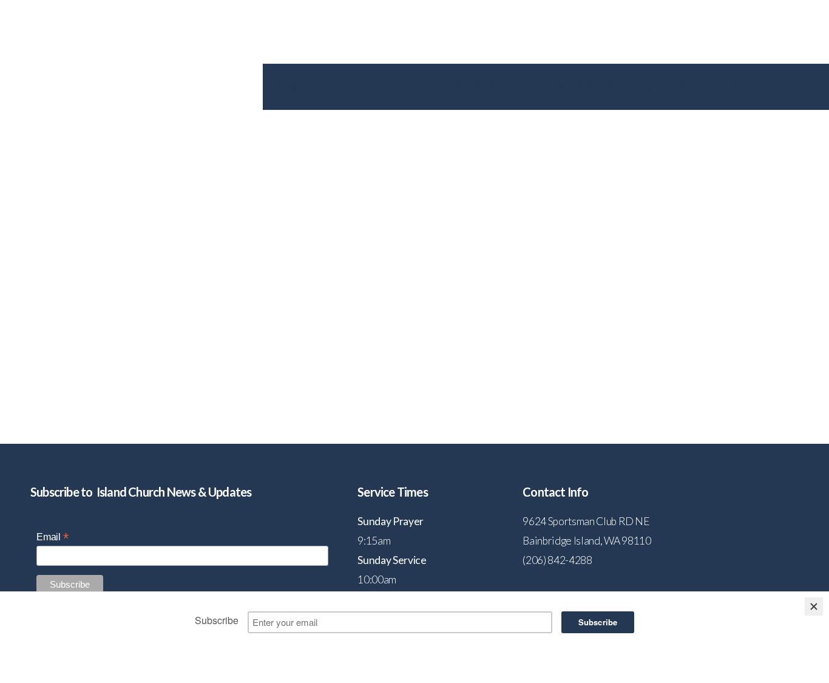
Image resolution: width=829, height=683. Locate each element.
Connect (374, 87)
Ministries (464, 87)
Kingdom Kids (568, 87)
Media (728, 87)
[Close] (814, 606)
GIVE (794, 87)
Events (660, 87)
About (299, 87)
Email (52, 537)
